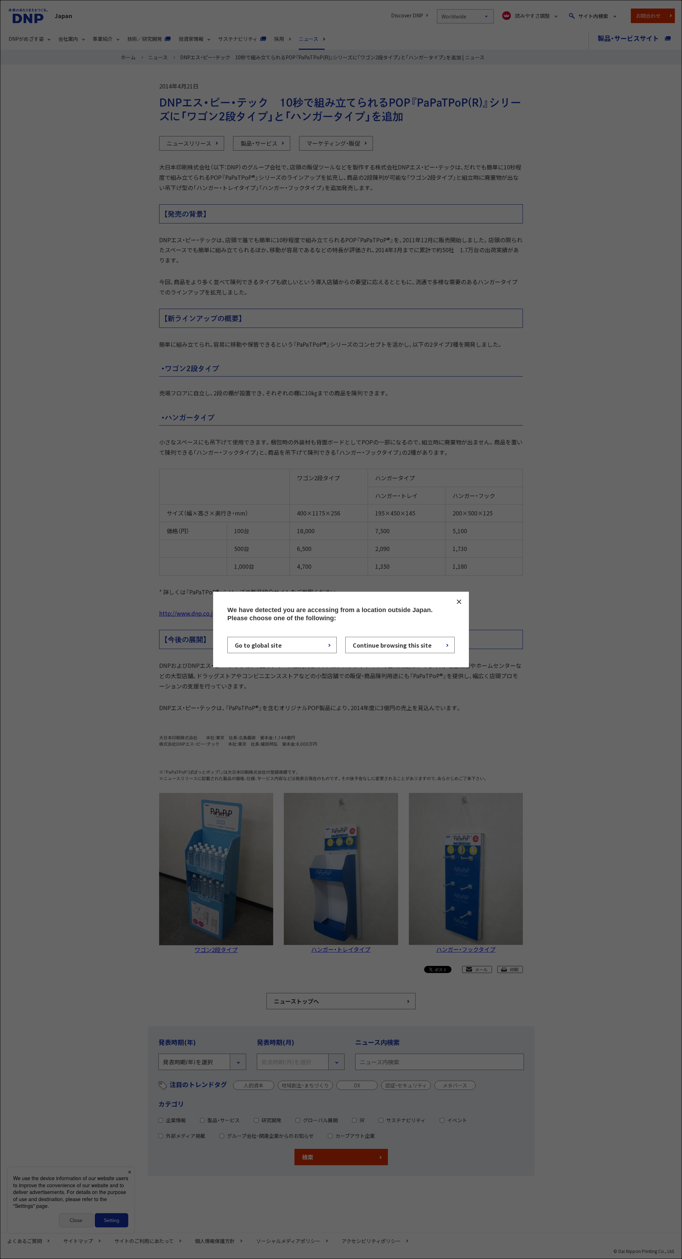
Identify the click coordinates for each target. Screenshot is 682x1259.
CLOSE (459, 602)
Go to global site (258, 645)
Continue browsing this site (392, 645)
